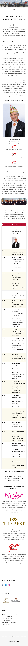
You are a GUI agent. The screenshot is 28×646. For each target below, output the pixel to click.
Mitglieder (21, 478)
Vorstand (15, 478)
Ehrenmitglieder (8, 478)
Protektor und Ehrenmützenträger (14, 476)
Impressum (17, 636)
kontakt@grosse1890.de (10, 622)
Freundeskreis (10, 480)
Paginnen (18, 480)
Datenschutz (23, 636)
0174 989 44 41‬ (9, 624)
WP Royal (11, 636)
